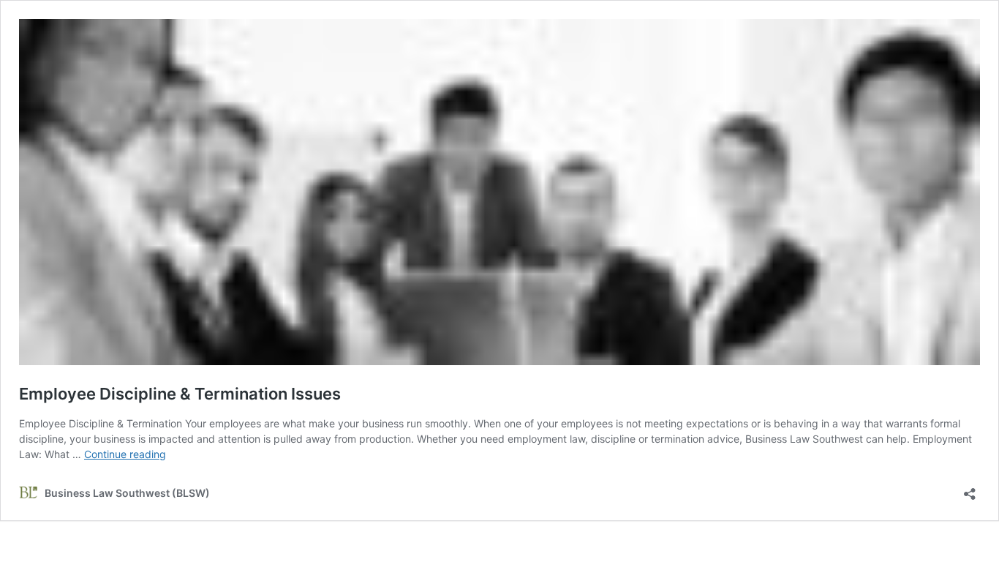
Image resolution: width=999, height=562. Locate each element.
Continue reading (125, 454)
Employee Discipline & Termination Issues (180, 393)
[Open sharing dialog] (970, 489)
